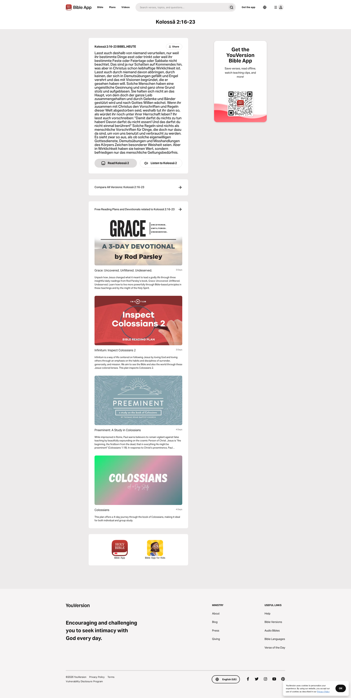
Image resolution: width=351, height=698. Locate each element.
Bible (100, 7)
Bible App (119, 557)
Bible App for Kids (155, 557)
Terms (110, 676)
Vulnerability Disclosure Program (84, 681)
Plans (112, 7)
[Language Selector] (264, 7)
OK (340, 688)
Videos (125, 7)
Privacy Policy (97, 676)
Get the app (248, 7)
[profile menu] (278, 7)
